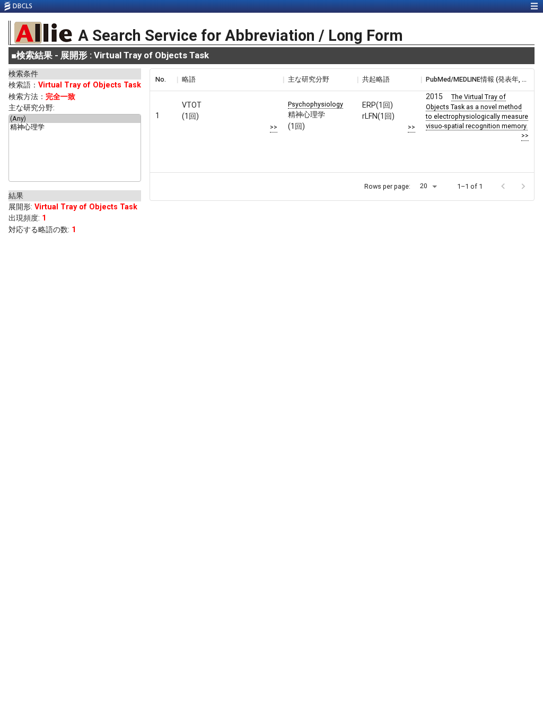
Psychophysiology (315, 104)
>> (273, 127)
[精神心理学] (75, 128)
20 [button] (423, 186)
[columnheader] (163, 79)
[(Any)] (75, 118)
